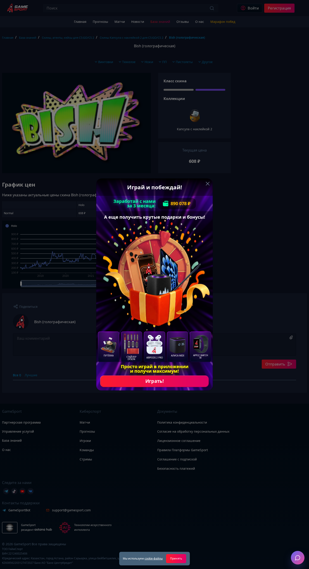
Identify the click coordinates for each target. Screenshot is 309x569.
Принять (176, 558)
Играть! (154, 381)
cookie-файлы (154, 558)
